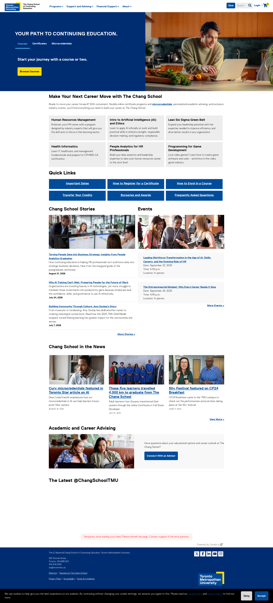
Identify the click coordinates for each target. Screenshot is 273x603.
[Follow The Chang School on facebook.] (203, 553)
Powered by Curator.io (208, 545)
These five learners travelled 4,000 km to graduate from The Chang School (134, 392)
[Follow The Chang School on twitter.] (197, 553)
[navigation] (115, 6)
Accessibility (69, 579)
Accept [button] (261, 595)
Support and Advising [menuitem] (79, 6)
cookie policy (195, 594)
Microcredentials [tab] (62, 43)
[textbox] (244, 5)
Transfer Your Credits (77, 195)
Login (257, 5)
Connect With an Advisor (161, 455)
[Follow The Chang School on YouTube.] (215, 553)
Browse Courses (29, 71)
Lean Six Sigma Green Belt (186, 120)
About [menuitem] (125, 6)
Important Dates (77, 183)
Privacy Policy (55, 579)
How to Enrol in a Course (194, 183)
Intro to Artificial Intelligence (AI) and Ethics (133, 121)
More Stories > (126, 334)
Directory (53, 573)
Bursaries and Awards (136, 195)
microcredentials (162, 104)
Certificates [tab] (39, 43)
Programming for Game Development (184, 148)
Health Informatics (64, 146)
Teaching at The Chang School (73, 573)
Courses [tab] (22, 43)
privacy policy (214, 594)
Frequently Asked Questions (194, 195)
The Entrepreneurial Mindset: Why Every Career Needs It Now (179, 286)
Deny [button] (246, 595)
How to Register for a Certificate (136, 183)
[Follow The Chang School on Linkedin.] (209, 553)
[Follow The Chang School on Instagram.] (221, 553)
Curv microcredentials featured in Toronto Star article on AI (76, 390)
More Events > (215, 305)
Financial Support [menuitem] (107, 6)
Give (231, 5)
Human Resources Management (73, 120)
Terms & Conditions (86, 579)
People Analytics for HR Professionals (126, 148)
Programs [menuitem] (55, 6)
